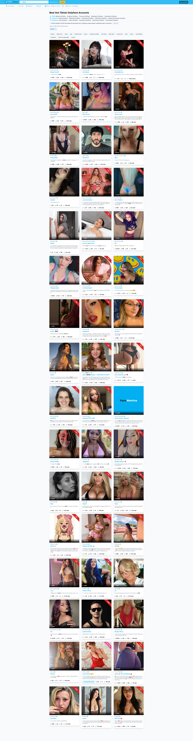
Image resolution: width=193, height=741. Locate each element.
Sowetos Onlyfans (72, 16)
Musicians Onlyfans (85, 20)
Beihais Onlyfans (61, 16)
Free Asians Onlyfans (112, 20)
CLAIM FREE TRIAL (89, 681)
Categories (39, 6)
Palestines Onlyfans (101, 18)
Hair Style (103, 34)
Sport (66, 34)
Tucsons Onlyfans (84, 16)
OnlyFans (30, 6)
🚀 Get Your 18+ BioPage (72, 6)
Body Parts (59, 34)
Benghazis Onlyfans (97, 16)
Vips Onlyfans (63, 20)
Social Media (139, 34)
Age (71, 34)
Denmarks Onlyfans (88, 18)
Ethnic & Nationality (64, 37)
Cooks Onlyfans (73, 20)
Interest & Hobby (94, 34)
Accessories (120, 34)
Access (85, 34)
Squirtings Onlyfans (98, 20)
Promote (62, 2)
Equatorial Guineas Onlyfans (116, 18)
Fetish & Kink (78, 34)
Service (73, 37)
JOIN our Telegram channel (53, 6)
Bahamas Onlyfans (74, 18)
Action (131, 34)
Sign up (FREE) (183, 2)
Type (126, 34)
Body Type (111, 34)
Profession (53, 37)
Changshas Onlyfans (110, 16)
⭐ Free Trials (20, 6)
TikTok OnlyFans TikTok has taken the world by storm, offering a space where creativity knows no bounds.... (84, 23)
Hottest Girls (54, 2)
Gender (52, 34)
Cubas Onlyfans (63, 18)
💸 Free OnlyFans (10, 6)
